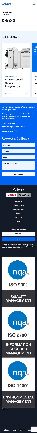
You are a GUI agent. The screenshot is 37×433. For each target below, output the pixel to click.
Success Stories (18, 209)
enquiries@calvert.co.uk (13, 127)
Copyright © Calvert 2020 (6, 430)
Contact (18, 221)
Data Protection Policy (21, 430)
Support (18, 213)
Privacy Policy (14, 430)
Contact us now (7, 131)
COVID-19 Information (30, 430)
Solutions (18, 201)
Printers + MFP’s (18, 205)
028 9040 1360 (9, 124)
